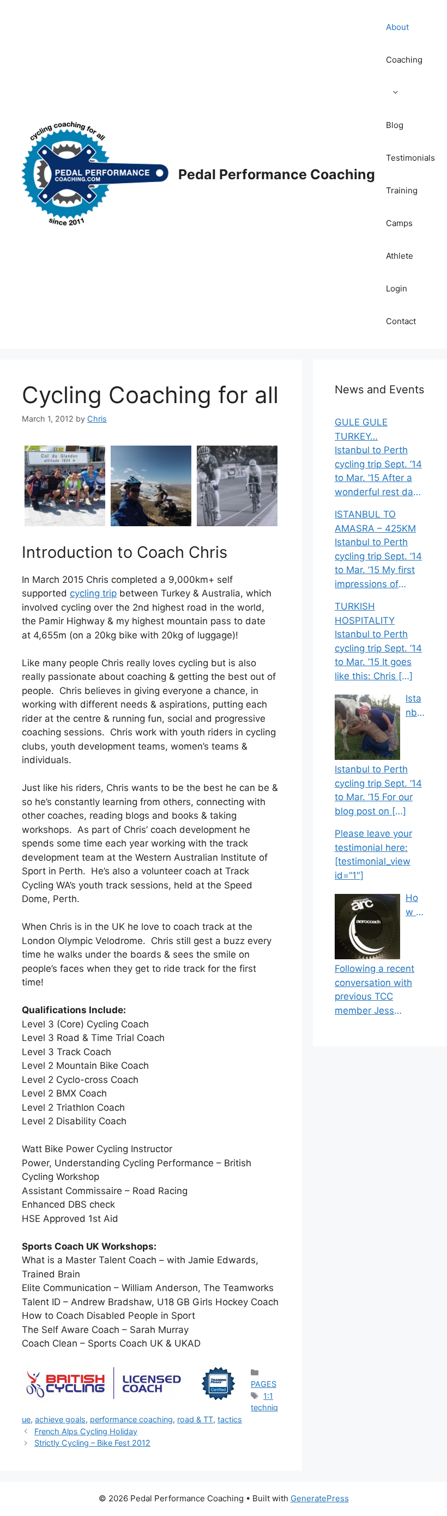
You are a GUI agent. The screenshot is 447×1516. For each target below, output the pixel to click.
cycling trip (93, 593)
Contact (401, 321)
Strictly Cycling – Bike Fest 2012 (92, 1442)
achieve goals (60, 1419)
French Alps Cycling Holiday (85, 1431)
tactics (230, 1419)
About (397, 27)
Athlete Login (399, 272)
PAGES (263, 1384)
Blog (394, 125)
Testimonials (410, 158)
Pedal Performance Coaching (276, 174)
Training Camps (402, 206)
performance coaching (131, 1419)
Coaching (404, 59)
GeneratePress (320, 1498)
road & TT (195, 1419)
